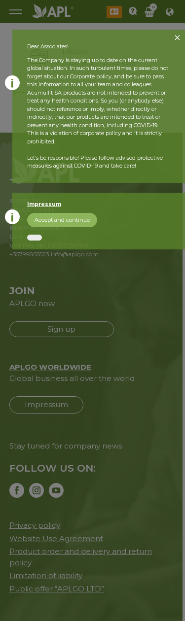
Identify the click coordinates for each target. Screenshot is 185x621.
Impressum (44, 204)
